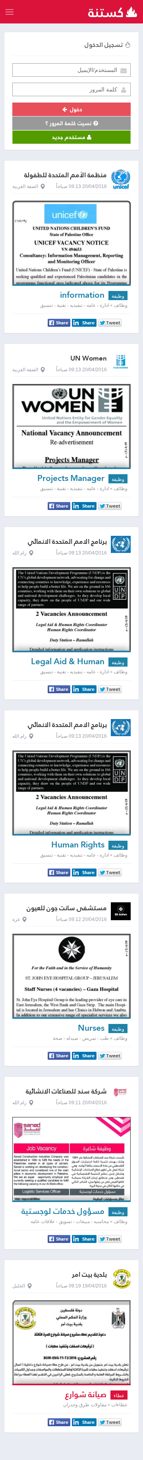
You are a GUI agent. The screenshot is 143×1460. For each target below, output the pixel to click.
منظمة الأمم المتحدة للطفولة (65, 175)
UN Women (88, 358)
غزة (16, 919)
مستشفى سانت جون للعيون (67, 908)
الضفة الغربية (25, 186)
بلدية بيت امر (89, 1274)
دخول (75, 109)
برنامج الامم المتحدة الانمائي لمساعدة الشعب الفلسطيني (66, 545)
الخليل (18, 1286)
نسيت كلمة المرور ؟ (69, 123)
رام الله (19, 553)
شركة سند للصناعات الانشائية (66, 1091)
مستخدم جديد (69, 137)
